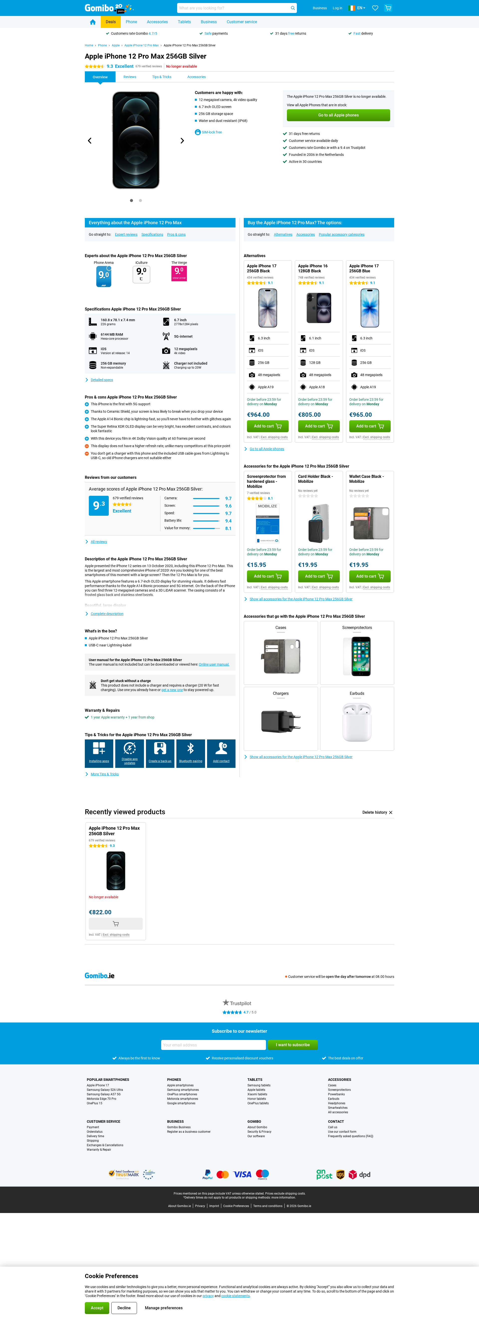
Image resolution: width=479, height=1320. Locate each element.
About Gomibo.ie (179, 1206)
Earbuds (333, 1099)
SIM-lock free (212, 132)
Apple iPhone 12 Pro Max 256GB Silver (190, 45)
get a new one (172, 690)
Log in (337, 8)
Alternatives (283, 234)
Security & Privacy (259, 1131)
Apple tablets (256, 1090)
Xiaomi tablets (257, 1094)
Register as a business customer (189, 1131)
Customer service (242, 21)
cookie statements (235, 1296)
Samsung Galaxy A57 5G (103, 1094)
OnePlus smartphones (182, 1094)
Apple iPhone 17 (98, 1085)
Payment (93, 1127)
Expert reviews (126, 234)
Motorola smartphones (182, 1099)
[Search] (293, 8)
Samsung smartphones (183, 1090)
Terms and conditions (267, 1206)
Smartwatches (338, 1108)
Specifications (152, 234)
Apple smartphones (180, 1085)
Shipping (93, 1140)
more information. (283, 1197)
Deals (111, 21)
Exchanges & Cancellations (105, 1145)
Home (89, 45)
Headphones (336, 1103)
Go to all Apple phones (267, 449)
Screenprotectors (339, 1090)
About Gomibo (257, 1127)
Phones (174, 1080)
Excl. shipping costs (274, 437)
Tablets (184, 21)
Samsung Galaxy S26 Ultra (105, 1090)
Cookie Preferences (236, 1206)
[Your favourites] (375, 8)
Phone (131, 21)
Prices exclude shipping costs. (285, 1193)
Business (209, 21)
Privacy (200, 1206)
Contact (336, 1121)
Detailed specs (102, 380)
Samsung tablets (258, 1085)
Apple (116, 45)
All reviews (99, 542)
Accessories (157, 21)
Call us (332, 1127)
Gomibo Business (179, 1127)
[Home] (93, 22)
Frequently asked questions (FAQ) (350, 1136)
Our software (256, 1136)
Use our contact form (342, 1131)
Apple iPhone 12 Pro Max (141, 45)
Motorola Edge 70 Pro (101, 1099)
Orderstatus (95, 1131)
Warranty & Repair (99, 1149)
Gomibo (254, 1121)
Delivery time (95, 1136)
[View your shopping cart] (388, 8)
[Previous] (90, 141)
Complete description (107, 614)
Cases (332, 1085)
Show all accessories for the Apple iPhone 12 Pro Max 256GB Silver (301, 599)
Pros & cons (176, 234)
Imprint (214, 1206)
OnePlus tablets (258, 1103)
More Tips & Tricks (105, 774)
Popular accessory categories (341, 234)
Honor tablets (256, 1099)
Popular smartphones (108, 1080)
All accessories (338, 1112)
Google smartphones (181, 1103)
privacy (208, 1296)
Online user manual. (214, 664)
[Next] (182, 141)
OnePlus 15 (94, 1103)
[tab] (131, 200)
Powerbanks (336, 1094)
